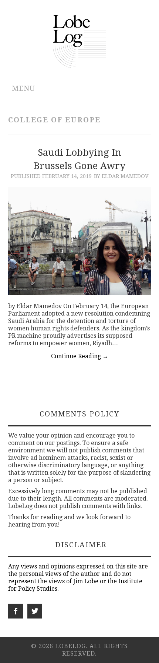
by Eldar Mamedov (121, 176)
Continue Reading (79, 356)
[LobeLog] (79, 40)
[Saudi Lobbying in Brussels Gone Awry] (79, 241)
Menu (23, 88)
